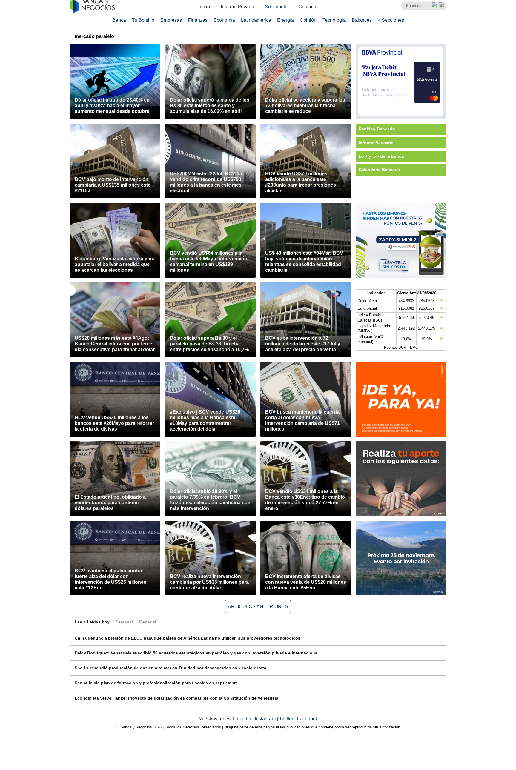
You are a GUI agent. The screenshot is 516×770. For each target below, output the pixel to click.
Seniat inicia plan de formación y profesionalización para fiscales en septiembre (156, 682)
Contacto (307, 6)
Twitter (286, 718)
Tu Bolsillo (143, 20)
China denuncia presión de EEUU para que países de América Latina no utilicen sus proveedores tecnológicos (187, 638)
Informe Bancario (376, 142)
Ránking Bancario (377, 129)
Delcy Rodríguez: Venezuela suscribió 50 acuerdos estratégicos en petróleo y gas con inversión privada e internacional (197, 653)
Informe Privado (237, 6)
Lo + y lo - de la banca (381, 156)
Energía (285, 20)
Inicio (204, 6)
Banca (119, 20)
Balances (362, 20)
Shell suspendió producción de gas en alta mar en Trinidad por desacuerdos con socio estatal (171, 668)
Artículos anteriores (258, 606)
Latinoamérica (256, 20)
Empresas (171, 20)
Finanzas (198, 20)
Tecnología (334, 20)
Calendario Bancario (379, 169)
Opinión (308, 20)
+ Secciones (391, 20)
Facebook (307, 718)
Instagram (266, 718)
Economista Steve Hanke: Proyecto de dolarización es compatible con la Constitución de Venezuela (176, 698)
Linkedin (242, 718)
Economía (224, 20)
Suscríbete (276, 6)
